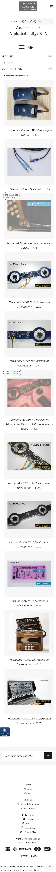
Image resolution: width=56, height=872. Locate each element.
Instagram (29, 828)
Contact (28, 793)
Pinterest (29, 823)
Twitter (29, 819)
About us (28, 789)
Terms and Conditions (28, 804)
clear (50, 56)
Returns (28, 799)
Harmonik (9, 63)
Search (28, 784)
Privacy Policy (28, 808)
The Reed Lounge (31, 838)
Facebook (29, 815)
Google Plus (30, 832)
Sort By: (15, 21)
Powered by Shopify (28, 842)
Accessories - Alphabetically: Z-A (17, 76)
